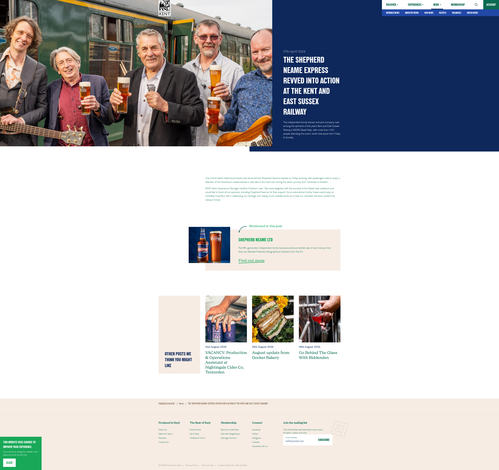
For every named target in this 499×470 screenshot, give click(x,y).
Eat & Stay (194, 434)
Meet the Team (166, 434)
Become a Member (230, 430)
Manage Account (229, 438)
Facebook (256, 430)
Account (491, 4)
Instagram (256, 438)
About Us (163, 430)
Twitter (255, 434)
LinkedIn (256, 442)
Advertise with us (260, 446)
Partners (162, 438)
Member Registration (230, 434)
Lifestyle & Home (197, 438)
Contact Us (164, 442)
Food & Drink (195, 430)
